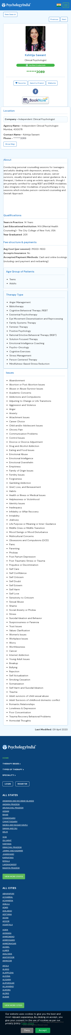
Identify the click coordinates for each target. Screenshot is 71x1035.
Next (64, 19)
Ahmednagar (9, 943)
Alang (5, 969)
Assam (5, 811)
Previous (54, 19)
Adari (5, 907)
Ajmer (5, 950)
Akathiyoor (8, 957)
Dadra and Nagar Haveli (15, 825)
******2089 (19, 138)
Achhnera (7, 900)
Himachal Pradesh (12, 847)
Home (5, 758)
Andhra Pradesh (11, 804)
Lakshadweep (9, 864)
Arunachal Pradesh (12, 807)
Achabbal (7, 897)
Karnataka (8, 857)
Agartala (7, 924)
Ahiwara (6, 933)
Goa (4, 837)
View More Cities (13, 1005)
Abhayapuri (8, 893)
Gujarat (7, 840)
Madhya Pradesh (11, 868)
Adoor (5, 921)
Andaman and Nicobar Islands (18, 801)
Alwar (5, 996)
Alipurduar (8, 983)
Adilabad (7, 911)
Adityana (7, 914)
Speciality (8, 775)
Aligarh (6, 979)
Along (5, 993)
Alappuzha (8, 972)
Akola (5, 966)
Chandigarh (8, 818)
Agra (5, 929)
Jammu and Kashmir (12, 850)
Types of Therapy (12, 769)
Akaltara (7, 954)
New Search (10, 14)
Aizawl (6, 947)
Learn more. (27, 1023)
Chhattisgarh (9, 821)
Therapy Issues (10, 763)
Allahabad (8, 986)
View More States (14, 876)
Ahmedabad (8, 936)
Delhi (5, 832)
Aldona (6, 976)
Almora (6, 990)
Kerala (6, 861)
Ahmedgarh (8, 940)
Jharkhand (8, 854)
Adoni (5, 917)
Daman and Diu (9, 828)
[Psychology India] (18, 5)
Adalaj (6, 904)
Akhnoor (7, 960)
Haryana (6, 844)
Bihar (5, 814)
